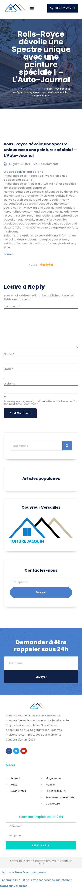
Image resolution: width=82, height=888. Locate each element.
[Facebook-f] (9, 751)
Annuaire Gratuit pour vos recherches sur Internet (37, 880)
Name (9, 354)
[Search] (67, 445)
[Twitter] (16, 751)
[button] (32, 8)
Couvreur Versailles (34, 88)
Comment (12, 306)
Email (8, 369)
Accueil (16, 88)
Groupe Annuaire (34, 872)
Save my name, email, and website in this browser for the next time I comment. (41, 402)
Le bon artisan (12, 872)
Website (9, 383)
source (9, 254)
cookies (20, 172)
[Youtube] (23, 751)
